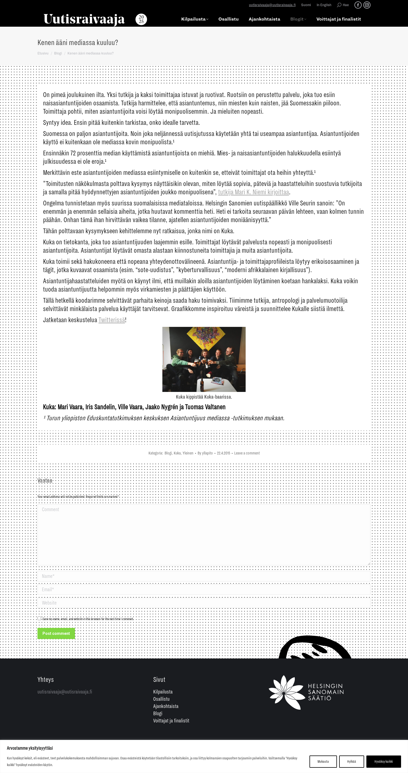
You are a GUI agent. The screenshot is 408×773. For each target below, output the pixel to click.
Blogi (168, 453)
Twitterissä (112, 320)
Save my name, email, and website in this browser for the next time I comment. (88, 619)
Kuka (177, 453)
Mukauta (323, 762)
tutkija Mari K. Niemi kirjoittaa (253, 192)
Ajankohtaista (165, 706)
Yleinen (188, 453)
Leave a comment (247, 453)
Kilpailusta (163, 692)
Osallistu (161, 699)
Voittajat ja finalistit (171, 721)
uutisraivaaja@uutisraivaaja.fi (272, 5)
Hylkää (351, 762)
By (205, 453)
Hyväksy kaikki (383, 762)
